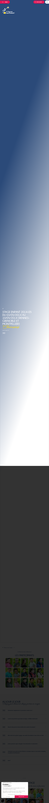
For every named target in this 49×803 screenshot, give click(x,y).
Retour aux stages (8, 647)
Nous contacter (47, 2)
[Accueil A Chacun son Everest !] (8, 10)
